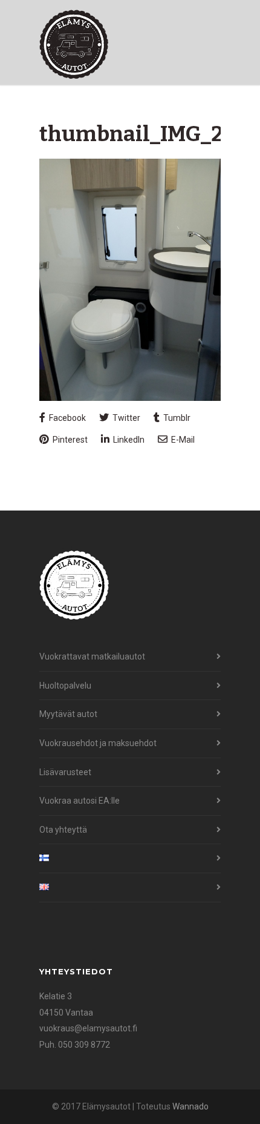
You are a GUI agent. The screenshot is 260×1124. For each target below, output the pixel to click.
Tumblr (175, 418)
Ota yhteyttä (63, 830)
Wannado (190, 1106)
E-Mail (182, 440)
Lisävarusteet (65, 772)
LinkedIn (128, 440)
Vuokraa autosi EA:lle (79, 800)
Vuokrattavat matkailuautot (92, 656)
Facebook (66, 418)
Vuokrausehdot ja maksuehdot (98, 743)
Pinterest (69, 440)
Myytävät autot (68, 714)
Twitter (125, 418)
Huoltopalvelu (65, 685)
